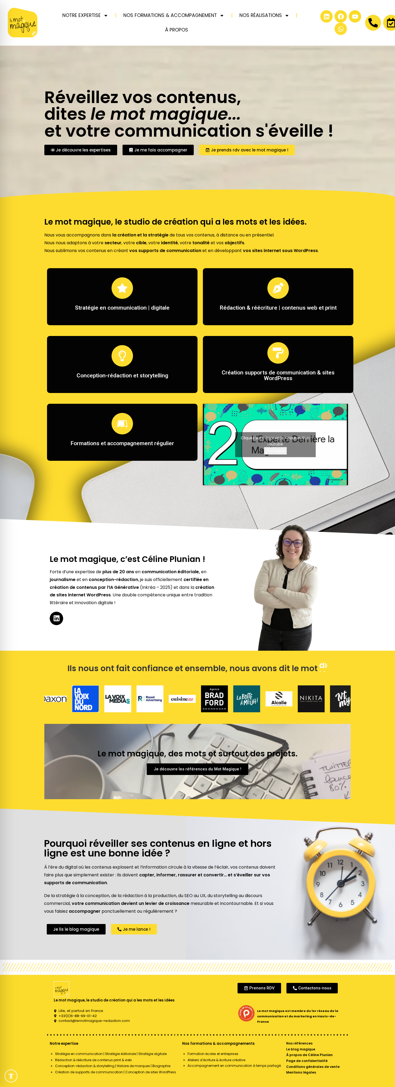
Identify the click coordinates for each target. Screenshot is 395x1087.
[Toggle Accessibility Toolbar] (11, 1076)
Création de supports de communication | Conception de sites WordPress (115, 1072)
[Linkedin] (326, 16)
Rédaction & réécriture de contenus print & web (93, 1060)
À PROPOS (176, 30)
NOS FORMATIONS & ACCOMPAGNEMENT (170, 15)
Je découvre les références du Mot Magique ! (197, 769)
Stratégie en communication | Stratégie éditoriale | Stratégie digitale (111, 1053)
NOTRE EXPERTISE (81, 15)
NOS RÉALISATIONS (260, 15)
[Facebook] (341, 16)
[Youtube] (355, 16)
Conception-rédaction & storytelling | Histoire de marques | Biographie (112, 1066)
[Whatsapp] (341, 29)
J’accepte (275, 450)
